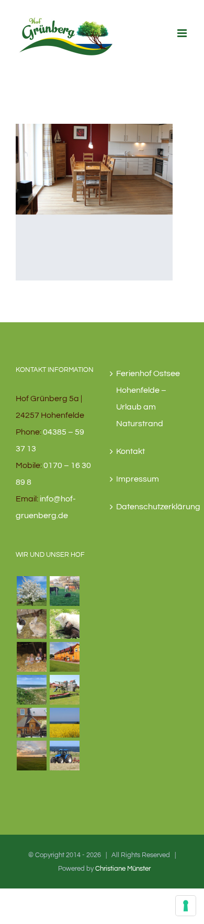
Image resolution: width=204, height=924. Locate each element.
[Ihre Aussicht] (31, 755)
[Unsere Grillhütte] (31, 722)
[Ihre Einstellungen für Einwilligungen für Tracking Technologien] (186, 906)
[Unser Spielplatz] (64, 689)
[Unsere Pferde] (64, 591)
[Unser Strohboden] (31, 656)
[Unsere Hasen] (31, 623)
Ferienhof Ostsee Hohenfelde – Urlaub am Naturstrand (148, 398)
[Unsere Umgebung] (64, 722)
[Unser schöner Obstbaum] (31, 591)
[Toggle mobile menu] (182, 33)
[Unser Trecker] (64, 755)
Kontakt (130, 451)
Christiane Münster (123, 868)
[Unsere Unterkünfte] (64, 656)
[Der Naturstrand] (31, 689)
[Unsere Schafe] (64, 623)
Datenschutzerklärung (149, 506)
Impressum (137, 479)
